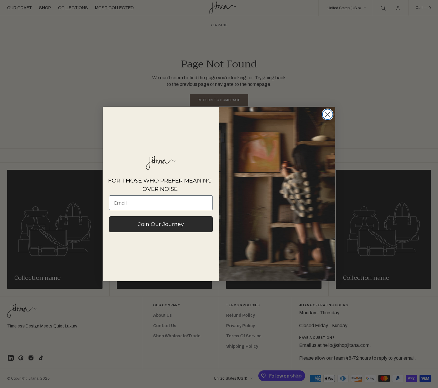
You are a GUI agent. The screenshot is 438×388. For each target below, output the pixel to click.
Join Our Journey (161, 224)
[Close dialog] (327, 114)
